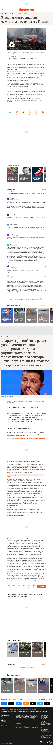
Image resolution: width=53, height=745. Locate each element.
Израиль (30, 594)
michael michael (13, 224)
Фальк (11, 234)
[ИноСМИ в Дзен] (11, 703)
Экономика (20, 699)
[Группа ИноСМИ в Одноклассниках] (26, 703)
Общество (37, 699)
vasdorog (12, 198)
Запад (40, 594)
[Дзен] (15, 58)
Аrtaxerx (12, 266)
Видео (9, 121)
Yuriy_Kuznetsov (14, 276)
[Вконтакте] (22, 58)
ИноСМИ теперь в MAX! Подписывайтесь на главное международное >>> (26, 438)
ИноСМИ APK (44, 711)
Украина (18, 594)
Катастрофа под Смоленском (22, 121)
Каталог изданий (5, 709)
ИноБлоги (9, 594)
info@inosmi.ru (4, 721)
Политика (14, 594)
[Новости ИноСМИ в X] (47, 703)
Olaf (11, 244)
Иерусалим (20, 596)
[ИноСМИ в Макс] (4, 703)
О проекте (25, 709)
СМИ (37, 594)
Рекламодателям (32, 709)
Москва (25, 596)
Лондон (15, 596)
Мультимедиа (13, 121)
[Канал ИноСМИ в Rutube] (33, 703)
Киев (12, 596)
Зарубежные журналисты (16, 709)
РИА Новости (4, 13)
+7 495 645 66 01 (4, 725)
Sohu (2, 336)
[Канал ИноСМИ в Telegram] (40, 703)
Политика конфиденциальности (8, 711)
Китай (6, 336)
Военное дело (31, 699)
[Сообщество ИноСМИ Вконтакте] (19, 703)
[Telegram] (30, 58)
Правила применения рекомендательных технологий (29, 711)
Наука (25, 699)
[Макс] (9, 58)
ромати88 (12, 214)
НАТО (34, 594)
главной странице (39, 195)
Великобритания (24, 594)
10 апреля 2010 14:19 (18, 13)
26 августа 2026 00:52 (14, 336)
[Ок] (36, 58)
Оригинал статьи (48, 336)
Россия (11, 13)
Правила (44, 189)
